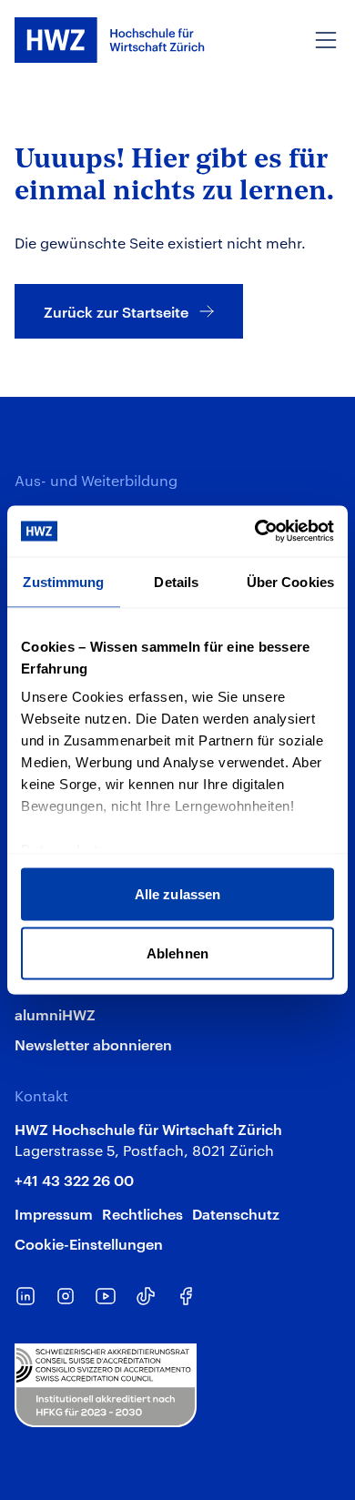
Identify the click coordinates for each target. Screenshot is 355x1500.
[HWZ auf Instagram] (65, 1296)
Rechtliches (142, 1213)
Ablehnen (177, 953)
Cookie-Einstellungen (89, 1243)
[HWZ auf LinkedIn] (25, 1296)
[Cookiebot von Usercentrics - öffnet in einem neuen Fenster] (255, 531)
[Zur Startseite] (110, 40)
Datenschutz (235, 1213)
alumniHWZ (55, 1014)
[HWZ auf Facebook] (186, 1296)
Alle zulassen (177, 893)
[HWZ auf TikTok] (146, 1296)
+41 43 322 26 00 (74, 1180)
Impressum (54, 1213)
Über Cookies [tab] (290, 581)
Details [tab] (176, 581)
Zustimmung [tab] (63, 581)
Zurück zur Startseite (116, 311)
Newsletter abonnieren (93, 1044)
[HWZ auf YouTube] (106, 1296)
